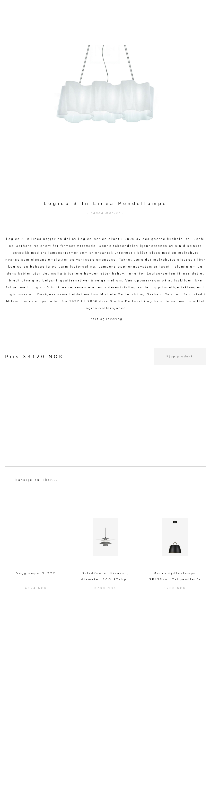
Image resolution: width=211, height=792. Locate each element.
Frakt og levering (105, 319)
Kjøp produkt (179, 356)
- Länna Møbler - (105, 213)
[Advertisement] (105, 401)
